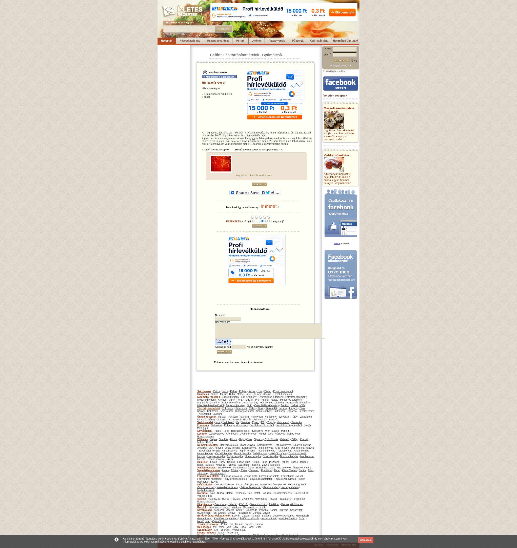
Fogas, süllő (243, 462)
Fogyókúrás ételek (208, 476)
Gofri (249, 405)
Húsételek (203, 394)
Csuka (256, 462)
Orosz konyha (232, 447)
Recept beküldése (218, 40)
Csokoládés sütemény (266, 405)
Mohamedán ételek (243, 467)
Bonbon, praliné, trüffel (293, 405)
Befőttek (266, 515)
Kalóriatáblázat (319, 40)
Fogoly (271, 422)
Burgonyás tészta (244, 411)
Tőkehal (231, 464)
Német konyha (205, 453)
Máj (215, 527)
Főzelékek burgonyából (289, 425)
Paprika (263, 510)
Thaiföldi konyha (266, 450)
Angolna (255, 464)
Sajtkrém (266, 493)
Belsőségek (204, 527)
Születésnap (260, 419)
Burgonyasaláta (206, 501)
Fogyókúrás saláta (269, 476)
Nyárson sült (238, 529)
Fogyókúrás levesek (292, 476)
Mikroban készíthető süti (210, 405)
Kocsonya (257, 430)
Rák (231, 524)
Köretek (202, 507)
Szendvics (220, 504)
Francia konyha (282, 445)
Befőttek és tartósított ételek (234, 55)
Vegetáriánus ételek (208, 470)
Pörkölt (285, 430)
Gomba (257, 512)
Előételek (202, 439)
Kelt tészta (213, 411)
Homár (239, 524)
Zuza (259, 527)
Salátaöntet (286, 498)
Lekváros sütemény (296, 397)
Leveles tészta (306, 411)
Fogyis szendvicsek (285, 479)
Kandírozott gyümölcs (226, 518)
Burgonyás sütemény (298, 402)
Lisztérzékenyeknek (247, 484)
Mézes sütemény (206, 399)
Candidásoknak (206, 487)
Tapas (221, 532)
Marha (223, 394)
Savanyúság (204, 510)
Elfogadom (366, 540)
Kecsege (220, 464)
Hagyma (283, 510)
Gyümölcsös (271, 439)
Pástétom (274, 504)
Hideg (220, 493)
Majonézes (214, 498)
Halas (226, 430)
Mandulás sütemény (208, 402)
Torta (240, 399)
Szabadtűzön (204, 529)
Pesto (230, 532)
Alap (212, 493)
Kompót (255, 515)
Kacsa (252, 391)
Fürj (263, 422)
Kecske (267, 394)
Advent (237, 419)
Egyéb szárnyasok (283, 391)
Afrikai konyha (229, 450)
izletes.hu (337, 244)
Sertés (214, 394)
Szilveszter (284, 416)
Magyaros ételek (229, 445)
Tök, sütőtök (219, 512)
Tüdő (243, 527)
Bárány (257, 394)
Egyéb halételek (271, 464)
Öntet (257, 493)
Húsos (217, 430)
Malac (240, 394)
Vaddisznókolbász (336, 155)
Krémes (222, 399)
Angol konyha (301, 450)
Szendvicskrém (258, 504)
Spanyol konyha (302, 445)
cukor (207, 97)
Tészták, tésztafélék (208, 408)
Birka (232, 394)
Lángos (293, 408)
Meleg (229, 493)
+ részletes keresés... (175, 34)
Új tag (354, 60)
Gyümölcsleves (248, 433)
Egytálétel (266, 470)
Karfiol (273, 510)
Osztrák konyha (223, 453)
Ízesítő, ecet (203, 521)
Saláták (209, 464)
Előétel (235, 470)
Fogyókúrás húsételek (209, 479)
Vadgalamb (283, 422)
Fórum (240, 40)
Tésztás (235, 498)
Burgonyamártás (282, 493)
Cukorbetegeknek (224, 484)
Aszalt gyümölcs (288, 518)
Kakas (233, 391)
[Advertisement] (174, 105)
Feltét (277, 470)
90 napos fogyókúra (232, 476)
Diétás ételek (204, 484)
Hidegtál (232, 504)
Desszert (254, 470)
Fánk (302, 408)
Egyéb (255, 422)
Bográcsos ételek (240, 430)
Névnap (201, 419)
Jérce (225, 391)
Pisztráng (274, 462)
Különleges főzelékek (236, 425)
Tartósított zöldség (250, 518)
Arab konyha (282, 447)
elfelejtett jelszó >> (340, 65)
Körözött (243, 504)
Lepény (283, 408)
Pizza (260, 408)
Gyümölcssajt (204, 518)
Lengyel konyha (216, 456)
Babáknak (216, 425)
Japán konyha (247, 450)
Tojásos (258, 439)
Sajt (237, 532)
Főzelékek (203, 425)
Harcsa (231, 462)
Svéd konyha (260, 453)
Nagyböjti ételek (302, 467)
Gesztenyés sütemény (272, 402)
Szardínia (243, 464)
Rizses (226, 507)
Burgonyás (215, 507)
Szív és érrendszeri (250, 487)
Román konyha (242, 453)
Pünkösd (233, 416)
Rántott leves (265, 433)
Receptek (166, 40)
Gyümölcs (240, 493)
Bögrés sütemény (235, 405)
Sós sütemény (248, 397)
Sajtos (213, 439)
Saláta (302, 470)
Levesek (202, 433)
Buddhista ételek (265, 467)
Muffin (231, 399)
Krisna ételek (284, 467)
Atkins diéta (250, 476)
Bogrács (225, 529)
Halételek (202, 462)
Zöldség (236, 507)
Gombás (223, 439)
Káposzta (219, 510)
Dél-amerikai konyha (302, 447)
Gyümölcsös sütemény (270, 397)
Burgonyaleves (205, 436)
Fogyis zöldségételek (235, 479)
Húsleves (280, 433)
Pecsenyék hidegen (292, 504)
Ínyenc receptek (206, 532)
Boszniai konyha (289, 456)
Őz (237, 422)
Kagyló (248, 524)
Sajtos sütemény (231, 402)
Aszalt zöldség (269, 518)
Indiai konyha (265, 447)
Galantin (284, 439)
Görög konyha (264, 445)
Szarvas (245, 422)
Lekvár (236, 515)
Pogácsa (292, 411)
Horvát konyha (253, 456)
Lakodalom (305, 416)
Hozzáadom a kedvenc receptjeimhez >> (258, 149)
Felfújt (294, 439)
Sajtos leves (294, 433)
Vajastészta (227, 411)
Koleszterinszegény (227, 487)
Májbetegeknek (205, 490)
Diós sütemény (250, 402)
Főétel (244, 470)
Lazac (294, 462)
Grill (216, 529)
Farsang (244, 416)
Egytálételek (204, 430)
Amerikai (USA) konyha (210, 447)
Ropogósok (245, 439)
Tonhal (285, 462)
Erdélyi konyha (215, 459)
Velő (229, 527)
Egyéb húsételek (282, 394)
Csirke (216, 391)
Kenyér (201, 411)
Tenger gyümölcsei (208, 524)
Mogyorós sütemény (291, 399)
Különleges (261, 498)
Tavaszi (273, 498)
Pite (257, 399)
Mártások (202, 493)
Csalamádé (251, 510)
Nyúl (218, 422)
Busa (264, 462)
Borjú (248, 394)
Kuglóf (265, 399)
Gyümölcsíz (272, 55)
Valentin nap (224, 419)
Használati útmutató (345, 40)
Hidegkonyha (204, 504)
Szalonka (296, 422)
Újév (294, 416)
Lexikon (257, 40)
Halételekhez (301, 493)
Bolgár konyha (235, 456)
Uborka (230, 510)
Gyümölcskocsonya (283, 515)
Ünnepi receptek (206, 416)
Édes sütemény (230, 397)
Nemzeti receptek (207, 445)
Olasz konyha (247, 445)
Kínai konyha (249, 447)
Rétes (252, 408)
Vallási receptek (206, 467)
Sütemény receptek (208, 397)
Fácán (267, 391)
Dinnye (231, 512)
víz (230, 94)
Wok (267, 430)
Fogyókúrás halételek (260, 479)
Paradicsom (244, 512)
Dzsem (245, 515)
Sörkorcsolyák (264, 411)
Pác (250, 493)
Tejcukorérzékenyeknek (273, 484)
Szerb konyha (270, 456)
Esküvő (273, 419)
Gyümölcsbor (219, 521)
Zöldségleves (216, 433)
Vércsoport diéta (290, 487)
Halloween (257, 416)
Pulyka (243, 391)
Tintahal (258, 524)
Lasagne (218, 414)
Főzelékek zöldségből (262, 425)
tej (220, 141)
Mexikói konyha (278, 453)
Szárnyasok (204, 391)
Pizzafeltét (271, 408)
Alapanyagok (277, 40)
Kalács (274, 399)
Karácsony (270, 416)
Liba (259, 391)
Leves (213, 462)
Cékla (239, 510)
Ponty (222, 462)
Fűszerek (298, 40)
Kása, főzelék (289, 470)
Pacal (251, 527)
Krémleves (232, 433)
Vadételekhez (204, 495)
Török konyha (284, 450)
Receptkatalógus (190, 40)
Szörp (302, 518)
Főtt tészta (227, 408)
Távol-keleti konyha (209, 450)
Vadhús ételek (205, 422)
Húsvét (222, 416)
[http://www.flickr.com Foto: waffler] (221, 170)
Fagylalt (249, 399)
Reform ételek (271, 487)
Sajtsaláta (299, 498)
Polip (224, 524)
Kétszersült (205, 414)
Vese (222, 527)
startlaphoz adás (335, 71)
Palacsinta (241, 408)
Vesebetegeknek (297, 484)
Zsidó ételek (224, 467)
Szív (235, 527)
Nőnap (211, 419)
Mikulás (247, 419)
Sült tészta (279, 411)
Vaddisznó (228, 422)
